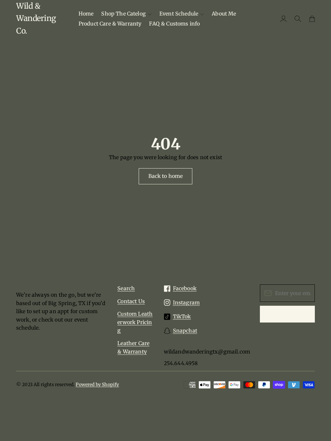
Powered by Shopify (97, 384)
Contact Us (131, 301)
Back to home (165, 176)
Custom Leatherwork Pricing (135, 322)
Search (126, 288)
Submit (287, 314)
